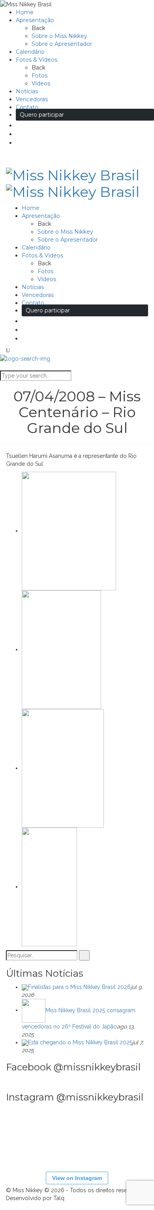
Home (25, 12)
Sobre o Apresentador (62, 43)
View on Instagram (77, 1178)
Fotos (39, 75)
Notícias (27, 91)
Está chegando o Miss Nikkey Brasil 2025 (80, 1042)
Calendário (30, 51)
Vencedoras (32, 99)
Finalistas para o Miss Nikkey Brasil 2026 (79, 987)
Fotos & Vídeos (36, 59)
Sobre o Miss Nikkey (59, 36)
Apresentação (35, 20)
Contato (27, 107)
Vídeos (41, 83)
